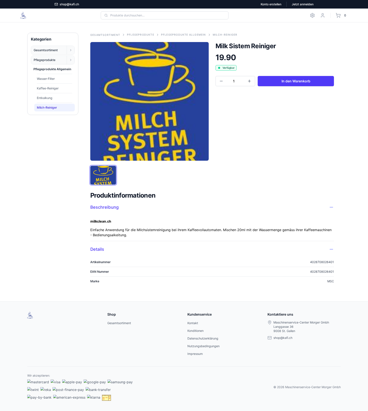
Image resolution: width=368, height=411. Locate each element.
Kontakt (192, 323)
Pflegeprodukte (44, 60)
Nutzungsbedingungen (203, 346)
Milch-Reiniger (47, 107)
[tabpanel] (149, 101)
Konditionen (195, 330)
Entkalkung (44, 98)
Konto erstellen (271, 4)
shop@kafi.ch (69, 4)
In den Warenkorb (296, 81)
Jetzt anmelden (302, 4)
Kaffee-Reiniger (48, 88)
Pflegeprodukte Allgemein (183, 34)
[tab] (103, 175)
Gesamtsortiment (46, 50)
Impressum (195, 354)
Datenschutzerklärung (202, 338)
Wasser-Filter (46, 78)
